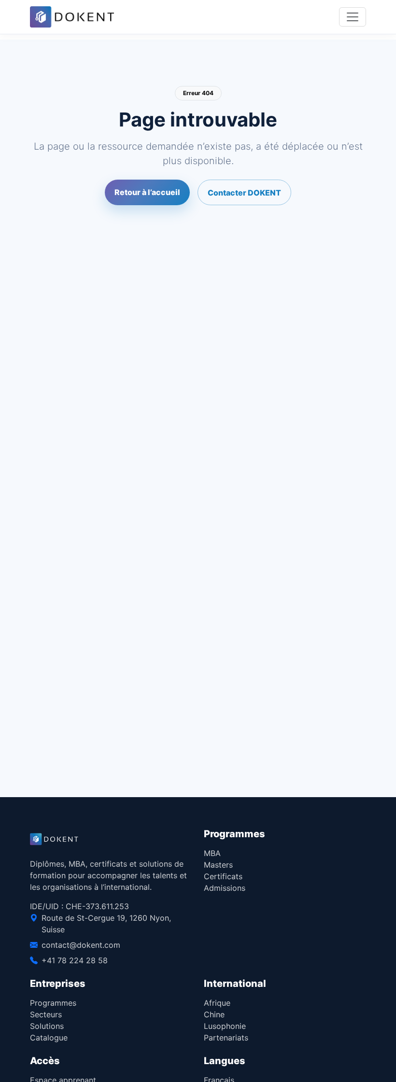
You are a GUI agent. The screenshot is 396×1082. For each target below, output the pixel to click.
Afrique (217, 1003)
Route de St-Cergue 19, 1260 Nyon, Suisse (106, 923)
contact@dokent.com (81, 945)
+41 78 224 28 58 (75, 960)
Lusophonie (225, 1026)
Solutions (47, 1026)
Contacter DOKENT (244, 192)
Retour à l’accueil (147, 192)
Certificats (223, 876)
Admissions (224, 888)
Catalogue (49, 1037)
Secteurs (46, 1014)
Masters (218, 865)
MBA (212, 853)
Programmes (53, 1003)
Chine (214, 1014)
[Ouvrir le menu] (352, 17)
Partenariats (226, 1037)
